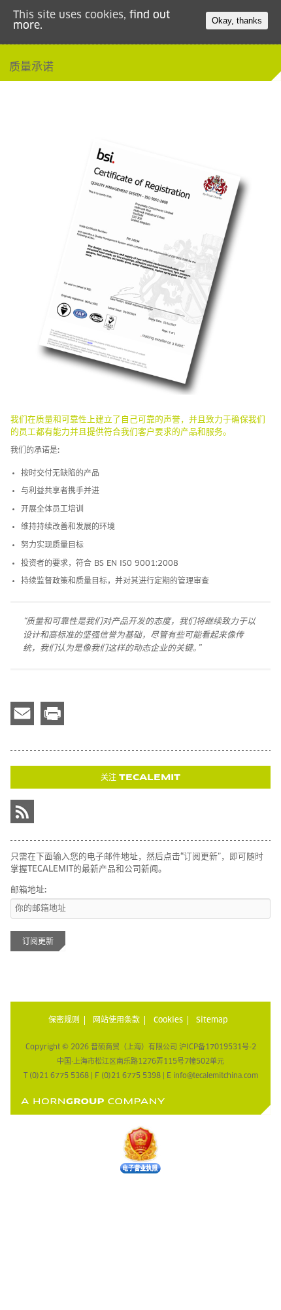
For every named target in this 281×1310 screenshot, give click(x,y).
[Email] (22, 713)
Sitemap (212, 1020)
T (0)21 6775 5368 (56, 1075)
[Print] (52, 713)
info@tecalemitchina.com (215, 1075)
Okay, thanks (237, 20)
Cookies (168, 1020)
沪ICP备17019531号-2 (217, 1047)
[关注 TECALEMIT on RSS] (22, 811)
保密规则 (64, 1020)
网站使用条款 (116, 1020)
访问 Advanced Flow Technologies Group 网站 (93, 1101)
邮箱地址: (28, 890)
